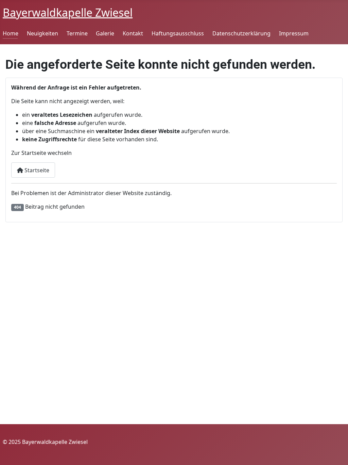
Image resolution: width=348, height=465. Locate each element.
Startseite (36, 170)
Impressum (294, 33)
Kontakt (133, 33)
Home (10, 33)
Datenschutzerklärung (241, 33)
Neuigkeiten (42, 33)
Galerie (105, 33)
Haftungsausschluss (178, 33)
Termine (77, 33)
